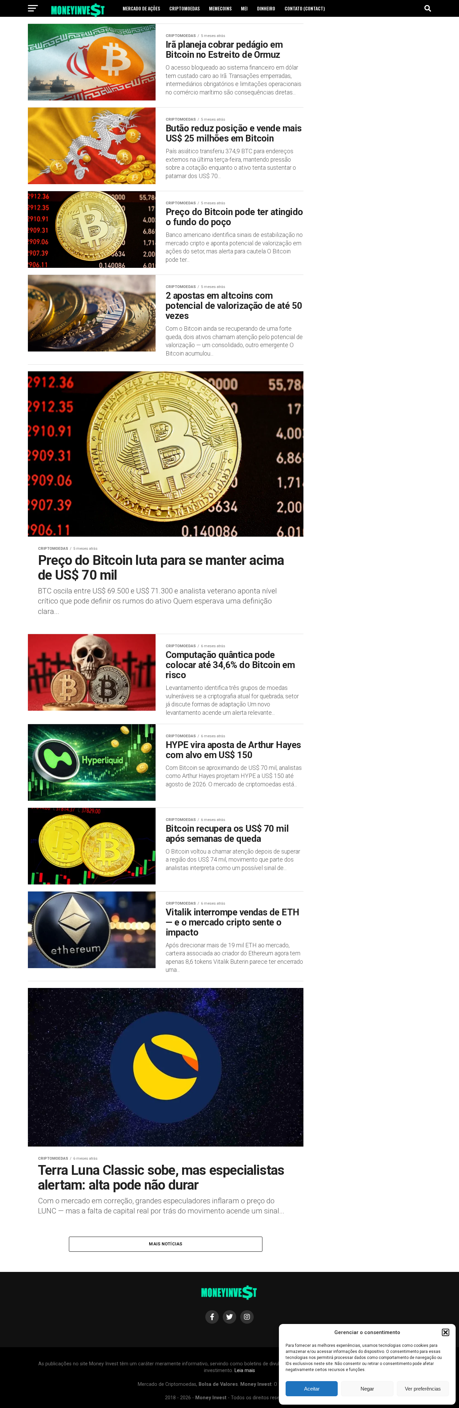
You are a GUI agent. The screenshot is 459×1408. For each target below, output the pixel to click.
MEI (244, 8)
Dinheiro (266, 8)
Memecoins (220, 8)
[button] (445, 1332)
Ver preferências (423, 1389)
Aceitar (312, 1389)
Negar (367, 1389)
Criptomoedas (184, 8)
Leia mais (245, 1370)
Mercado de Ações (141, 8)
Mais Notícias (165, 1243)
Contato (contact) (305, 8)
